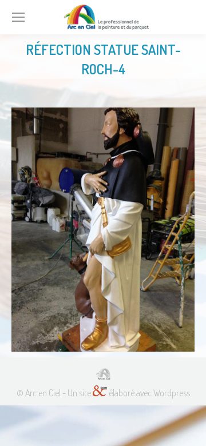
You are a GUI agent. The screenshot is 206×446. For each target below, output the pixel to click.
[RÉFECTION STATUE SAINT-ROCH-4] (103, 229)
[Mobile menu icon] (18, 17)
